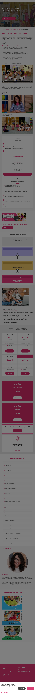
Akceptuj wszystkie (30, 688)
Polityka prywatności (4, 692)
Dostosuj (22, 688)
